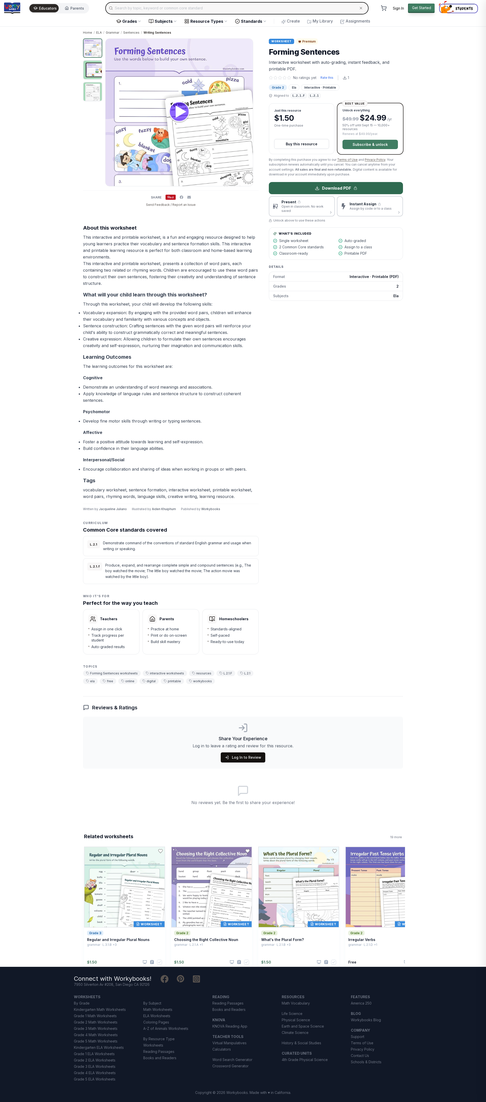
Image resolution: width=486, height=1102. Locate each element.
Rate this (326, 77)
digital (151, 681)
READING (220, 997)
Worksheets (153, 1045)
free (110, 681)
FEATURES (360, 997)
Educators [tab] (48, 8)
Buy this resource (301, 144)
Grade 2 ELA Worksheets (94, 1060)
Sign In (398, 8)
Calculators (221, 1049)
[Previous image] (112, 112)
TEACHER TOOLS (228, 1036)
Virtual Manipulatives (229, 1043)
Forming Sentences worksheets (114, 673)
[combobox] (237, 8)
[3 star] (280, 78)
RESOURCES (293, 997)
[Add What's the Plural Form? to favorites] (335, 851)
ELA (99, 32)
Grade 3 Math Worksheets (95, 1028)
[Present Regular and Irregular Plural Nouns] (145, 962)
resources (203, 673)
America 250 (361, 1003)
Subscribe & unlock (370, 144)
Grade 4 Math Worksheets (96, 1035)
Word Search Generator (232, 1059)
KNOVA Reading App (229, 1026)
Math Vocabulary (296, 1003)
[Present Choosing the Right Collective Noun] (232, 962)
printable (174, 681)
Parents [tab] (77, 8)
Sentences (131, 32)
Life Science (292, 1013)
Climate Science (295, 1032)
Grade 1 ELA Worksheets (94, 1054)
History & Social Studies (301, 1043)
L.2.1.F (228, 673)
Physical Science (296, 1020)
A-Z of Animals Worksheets (165, 1028)
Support (357, 1036)
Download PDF (336, 188)
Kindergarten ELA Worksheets (99, 1047)
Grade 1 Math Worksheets (95, 1016)
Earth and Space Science (303, 1026)
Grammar (112, 32)
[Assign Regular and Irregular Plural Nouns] (152, 962)
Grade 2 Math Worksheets (95, 1022)
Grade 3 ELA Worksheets (94, 1066)
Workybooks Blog (366, 1020)
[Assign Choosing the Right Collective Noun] (239, 962)
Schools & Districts (366, 1062)
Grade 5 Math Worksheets (95, 1041)
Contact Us (360, 1055)
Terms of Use (347, 160)
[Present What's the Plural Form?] (319, 962)
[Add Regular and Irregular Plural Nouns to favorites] (160, 851)
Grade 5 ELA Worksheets (94, 1079)
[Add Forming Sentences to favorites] (251, 47)
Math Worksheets (157, 1009)
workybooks (202, 681)
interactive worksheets (167, 673)
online (129, 681)
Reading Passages (158, 1051)
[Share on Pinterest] (171, 197)
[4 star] (284, 78)
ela (92, 681)
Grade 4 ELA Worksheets (95, 1073)
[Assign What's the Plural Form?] (326, 962)
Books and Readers (159, 1058)
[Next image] (246, 112)
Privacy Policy (375, 160)
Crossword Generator (230, 1066)
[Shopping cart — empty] (384, 8)
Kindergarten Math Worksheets (100, 1009)
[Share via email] (189, 197)
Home (87, 32)
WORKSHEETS (87, 997)
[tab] (92, 48)
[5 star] (289, 78)
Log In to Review (246, 757)
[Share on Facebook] (181, 197)
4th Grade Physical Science (305, 1059)
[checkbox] (159, 962)
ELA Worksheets (156, 1016)
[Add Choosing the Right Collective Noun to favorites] (248, 851)
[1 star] (271, 78)
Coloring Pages (156, 1022)
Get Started (421, 8)
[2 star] (275, 78)
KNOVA (218, 1020)
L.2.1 (247, 673)
